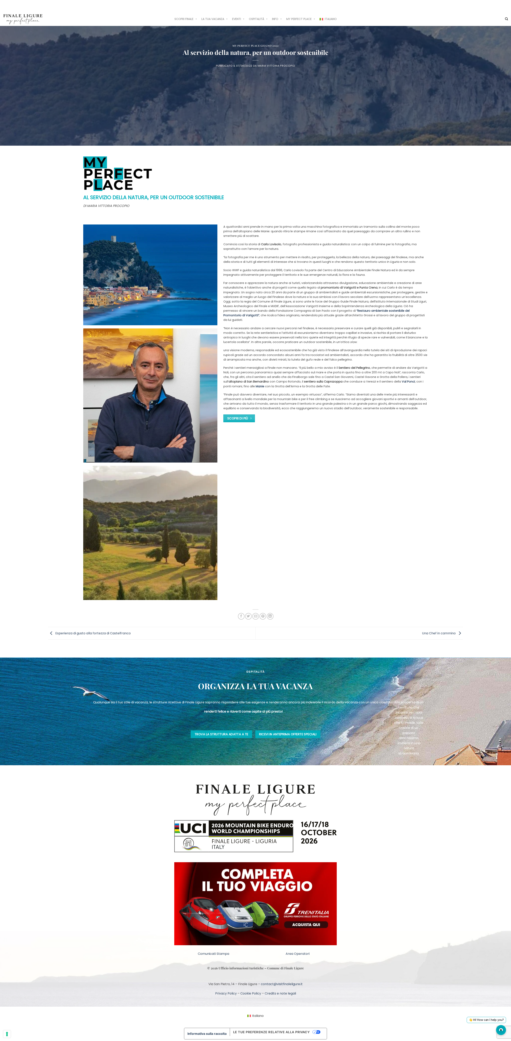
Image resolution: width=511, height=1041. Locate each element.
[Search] (506, 19)
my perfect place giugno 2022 (255, 45)
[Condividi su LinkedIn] (270, 616)
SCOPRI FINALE (183, 19)
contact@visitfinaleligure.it (282, 1013)
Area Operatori (298, 983)
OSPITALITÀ (256, 19)
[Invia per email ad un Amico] (255, 616)
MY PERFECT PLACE (299, 19)
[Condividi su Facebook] (241, 616)
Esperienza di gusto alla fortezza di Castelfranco (92, 633)
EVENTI (236, 19)
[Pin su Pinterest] (262, 616)
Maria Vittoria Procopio (276, 66)
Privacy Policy (226, 1023)
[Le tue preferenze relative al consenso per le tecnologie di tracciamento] (7, 1034)
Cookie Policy (250, 1023)
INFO (275, 19)
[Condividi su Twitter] (248, 616)
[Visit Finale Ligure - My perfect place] (23, 19)
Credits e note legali (280, 1023)
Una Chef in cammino (439, 633)
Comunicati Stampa (213, 983)
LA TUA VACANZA (212, 19)
